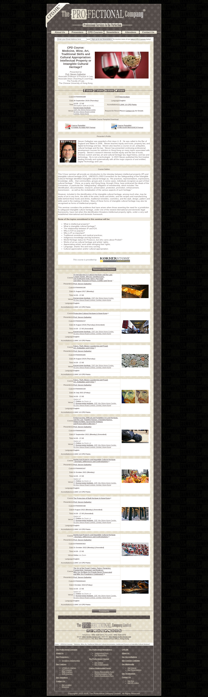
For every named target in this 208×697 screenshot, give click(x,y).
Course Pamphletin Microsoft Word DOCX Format (130, 126)
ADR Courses (67, 674)
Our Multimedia (128, 664)
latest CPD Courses (138, 39)
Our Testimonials (128, 674)
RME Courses (67, 672)
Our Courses (61, 664)
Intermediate (125, 97)
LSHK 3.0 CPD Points (128, 105)
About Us (60, 653)
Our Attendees (62, 678)
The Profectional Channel (99, 659)
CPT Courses (67, 670)
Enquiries (65, 687)
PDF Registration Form (103, 674)
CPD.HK (125, 650)
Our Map (130, 681)
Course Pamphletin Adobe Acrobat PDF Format (83, 126)
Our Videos (99, 663)
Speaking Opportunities (71, 661)
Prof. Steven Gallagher (75, 74)
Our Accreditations (129, 657)
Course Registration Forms (100, 668)
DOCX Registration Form (104, 676)
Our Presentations (101, 665)
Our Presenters (62, 657)
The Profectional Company (66, 650)
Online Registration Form (104, 672)
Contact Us (130, 111)
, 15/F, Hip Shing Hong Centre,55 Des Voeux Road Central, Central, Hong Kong (93, 299)
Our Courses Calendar (131, 661)
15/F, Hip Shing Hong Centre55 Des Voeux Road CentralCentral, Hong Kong (85, 111)
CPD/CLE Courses (69, 668)
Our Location (67, 685)
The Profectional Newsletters (100, 650)
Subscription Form (102, 653)
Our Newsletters (101, 655)
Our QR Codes (133, 683)
